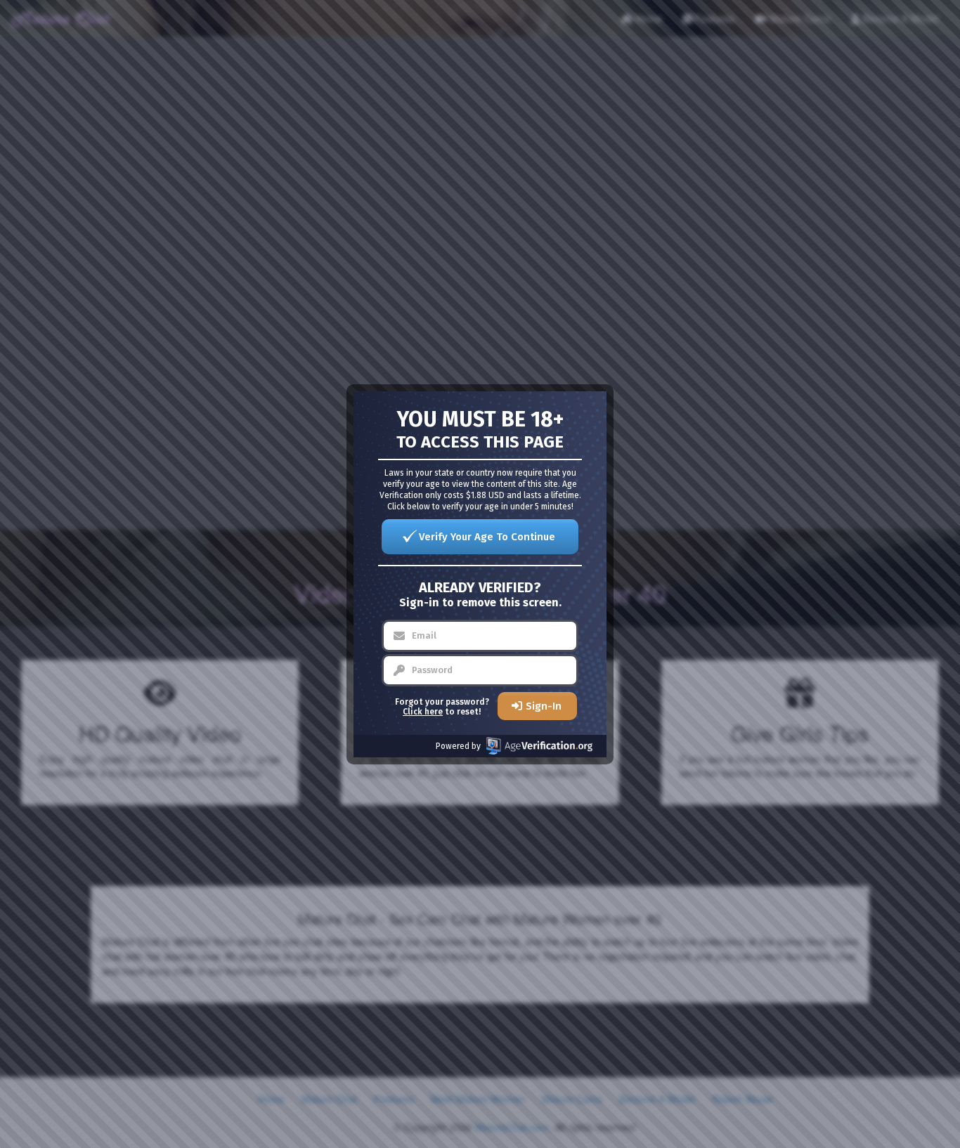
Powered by (458, 746)
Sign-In (544, 706)
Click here (423, 712)
